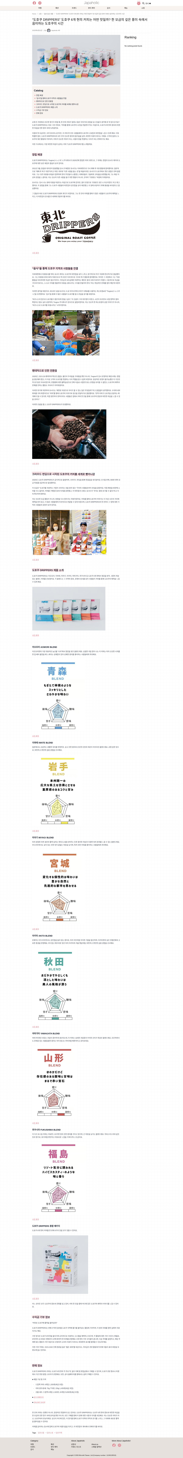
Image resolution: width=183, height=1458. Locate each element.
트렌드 (74, 8)
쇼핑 (143, 8)
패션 (57, 8)
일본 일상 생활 (48, 14)
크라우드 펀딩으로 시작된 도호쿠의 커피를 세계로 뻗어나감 (57, 104)
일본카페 (59, 1433)
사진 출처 (35, 831)
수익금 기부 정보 (42, 110)
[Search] (143, 3)
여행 (40, 8)
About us (95, 1444)
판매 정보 (39, 113)
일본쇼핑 (50, 1433)
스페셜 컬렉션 (96, 1447)
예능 (126, 8)
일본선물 (41, 1433)
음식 (108, 8)
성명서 (73, 1444)
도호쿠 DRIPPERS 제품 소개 (47, 107)
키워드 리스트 (76, 1447)
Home (34, 14)
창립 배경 (39, 95)
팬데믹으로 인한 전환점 (44, 101)
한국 (148, 3)
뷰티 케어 (91, 8)
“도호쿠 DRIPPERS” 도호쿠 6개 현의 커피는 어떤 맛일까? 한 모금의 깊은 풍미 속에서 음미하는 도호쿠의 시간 (90, 14)
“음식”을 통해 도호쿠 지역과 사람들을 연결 (51, 98)
